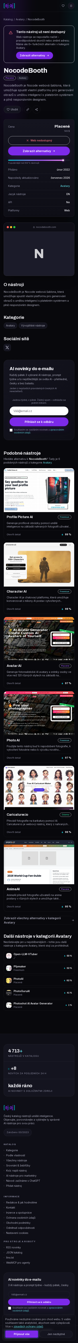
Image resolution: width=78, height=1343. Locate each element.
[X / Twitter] (7, 347)
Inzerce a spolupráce (19, 1212)
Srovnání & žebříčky (18, 1165)
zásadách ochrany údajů (28, 1326)
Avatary (20, 19)
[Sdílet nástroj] (36, 109)
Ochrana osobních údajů (20, 1217)
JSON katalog (14, 1252)
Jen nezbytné (56, 1334)
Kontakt (10, 1207)
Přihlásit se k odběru (39, 422)
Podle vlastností (15, 1155)
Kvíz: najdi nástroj (16, 1170)
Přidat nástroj (14, 1185)
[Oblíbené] (63, 6)
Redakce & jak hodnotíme (21, 1202)
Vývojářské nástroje (33, 325)
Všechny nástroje (16, 1160)
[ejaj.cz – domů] (9, 5)
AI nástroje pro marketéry (21, 1175)
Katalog (8, 19)
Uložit (14, 109)
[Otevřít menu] (71, 6)
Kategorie (12, 1150)
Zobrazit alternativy (32, 55)
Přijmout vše (22, 1334)
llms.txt (10, 1257)
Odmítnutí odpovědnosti (20, 1227)
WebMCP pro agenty (18, 1262)
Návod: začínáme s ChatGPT (23, 1180)
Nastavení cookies (17, 1232)
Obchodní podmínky (18, 1222)
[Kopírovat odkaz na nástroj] (27, 109)
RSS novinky (13, 1247)
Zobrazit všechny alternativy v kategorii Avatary (32, 920)
